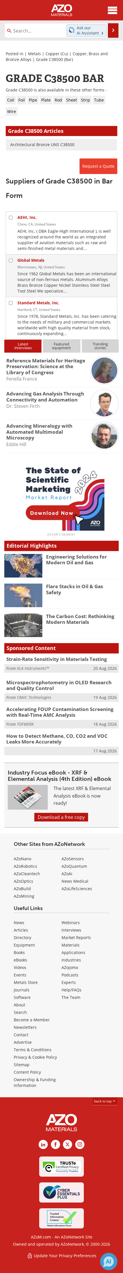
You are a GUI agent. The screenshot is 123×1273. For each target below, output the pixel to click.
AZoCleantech (27, 873)
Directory (22, 937)
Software (22, 997)
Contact (21, 1034)
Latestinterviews (23, 345)
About (19, 1005)
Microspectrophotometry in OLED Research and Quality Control (59, 685)
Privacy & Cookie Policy (35, 1057)
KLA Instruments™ (33, 668)
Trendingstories (100, 345)
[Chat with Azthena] (108, 1261)
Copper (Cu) (56, 53)
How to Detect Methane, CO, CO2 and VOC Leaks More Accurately (57, 739)
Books (19, 952)
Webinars (70, 922)
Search (20, 1012)
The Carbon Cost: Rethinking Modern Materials (80, 619)
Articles (21, 930)
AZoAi (66, 873)
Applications (73, 952)
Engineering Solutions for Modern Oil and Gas (76, 559)
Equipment (24, 945)
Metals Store (26, 982)
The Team (70, 997)
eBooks (20, 960)
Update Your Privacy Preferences (64, 1255)
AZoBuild (22, 888)
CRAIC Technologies (34, 697)
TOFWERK (25, 724)
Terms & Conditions (32, 1049)
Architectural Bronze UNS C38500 (42, 144)
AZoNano (22, 858)
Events (20, 975)
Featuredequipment (61, 345)
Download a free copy (61, 817)
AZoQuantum (74, 866)
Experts (68, 982)
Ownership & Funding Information (35, 1082)
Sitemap (21, 1064)
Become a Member (32, 1019)
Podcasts (69, 975)
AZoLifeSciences (76, 888)
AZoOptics (23, 881)
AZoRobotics (25, 866)
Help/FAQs (71, 990)
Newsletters (25, 1027)
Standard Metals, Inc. (38, 302)
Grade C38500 (49, 59)
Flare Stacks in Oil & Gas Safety (74, 589)
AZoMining (24, 896)
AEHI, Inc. (27, 217)
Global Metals (30, 260)
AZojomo (69, 967)
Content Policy (27, 1072)
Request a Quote (98, 166)
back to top (103, 1101)
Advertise (23, 1042)
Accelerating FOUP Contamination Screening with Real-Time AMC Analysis (60, 712)
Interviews (71, 930)
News (19, 922)
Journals (21, 990)
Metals (34, 53)
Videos (20, 967)
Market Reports (76, 937)
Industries (71, 960)
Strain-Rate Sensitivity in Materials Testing (56, 659)
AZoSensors (72, 858)
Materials (70, 945)
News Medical (74, 881)
